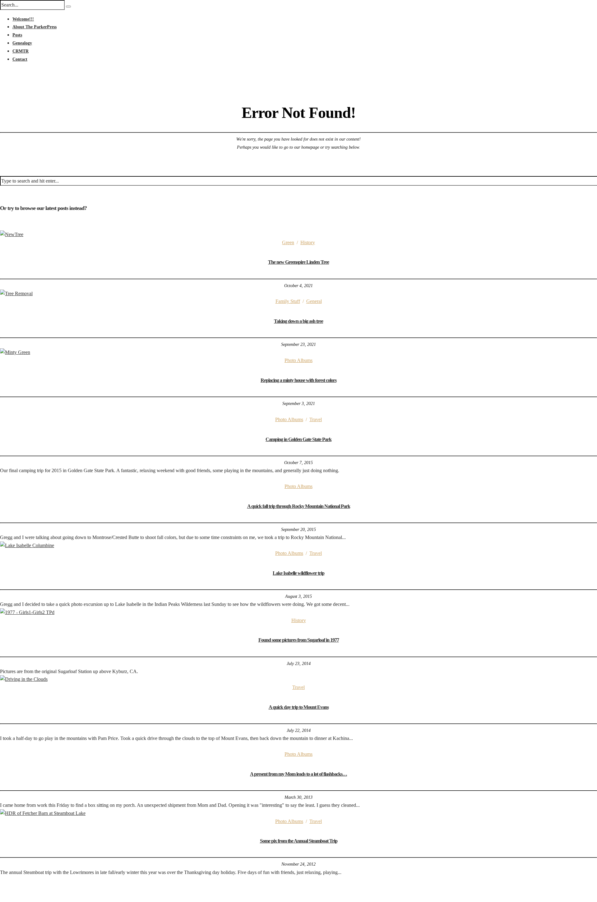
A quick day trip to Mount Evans (299, 707)
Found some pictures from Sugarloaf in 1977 (298, 640)
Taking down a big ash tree (298, 321)
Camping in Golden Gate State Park (298, 439)
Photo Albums (298, 360)
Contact (19, 59)
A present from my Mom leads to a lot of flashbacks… (298, 774)
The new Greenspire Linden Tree (298, 262)
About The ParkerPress (34, 27)
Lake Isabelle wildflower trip (298, 573)
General (314, 301)
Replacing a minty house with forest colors (298, 380)
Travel (315, 419)
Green (288, 242)
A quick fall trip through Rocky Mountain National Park (298, 506)
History (307, 242)
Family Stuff (287, 301)
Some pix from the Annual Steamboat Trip (298, 841)
